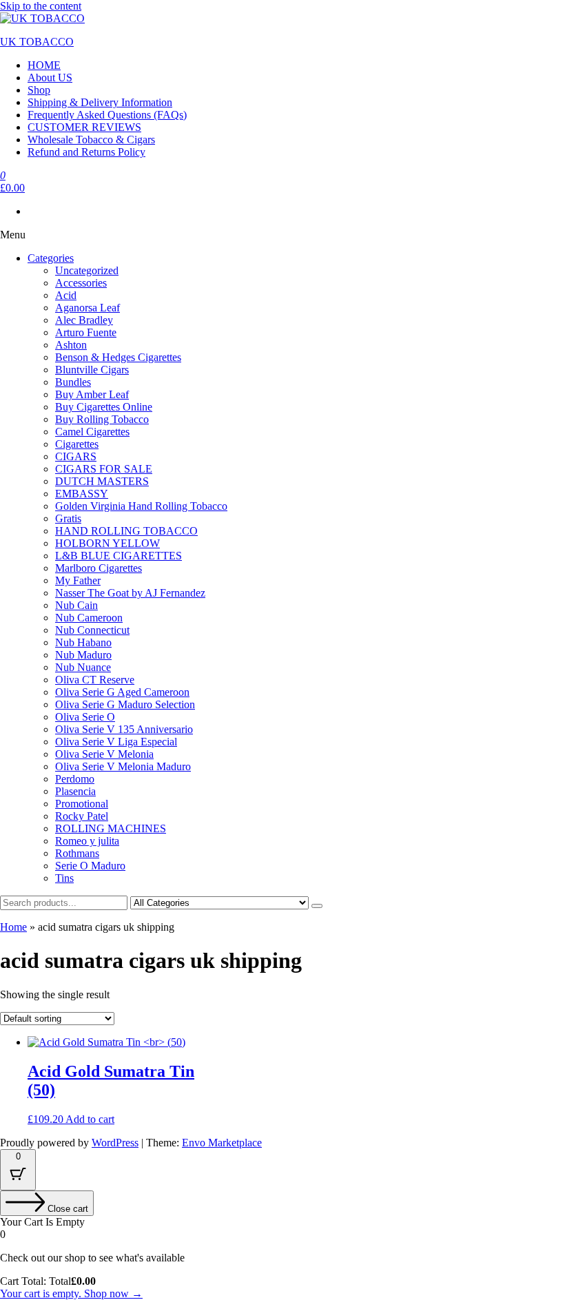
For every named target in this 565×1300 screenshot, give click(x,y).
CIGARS (75, 456)
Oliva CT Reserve (94, 679)
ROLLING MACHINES (110, 828)
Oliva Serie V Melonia (104, 754)
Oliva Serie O (85, 717)
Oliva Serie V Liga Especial (116, 741)
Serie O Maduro (90, 865)
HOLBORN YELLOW (107, 543)
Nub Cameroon (89, 617)
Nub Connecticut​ (92, 630)
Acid (65, 295)
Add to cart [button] (89, 1119)
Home (13, 927)
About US (50, 77)
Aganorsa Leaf (87, 307)
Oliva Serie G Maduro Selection (125, 704)
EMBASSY (81, 493)
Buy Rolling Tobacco (102, 419)
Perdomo (74, 779)
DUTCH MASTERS (102, 481)
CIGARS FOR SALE (103, 469)
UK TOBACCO (37, 42)
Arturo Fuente (85, 332)
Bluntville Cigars (92, 369)
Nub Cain (76, 605)
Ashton (71, 345)
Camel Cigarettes (92, 431)
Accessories (81, 283)
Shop (39, 90)
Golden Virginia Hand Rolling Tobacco (141, 506)
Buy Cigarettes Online (103, 407)
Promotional (81, 803)
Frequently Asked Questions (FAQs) (107, 115)
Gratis (68, 518)
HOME (44, 65)
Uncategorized (87, 270)
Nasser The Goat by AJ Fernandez (130, 593)
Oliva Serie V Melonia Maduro (123, 766)
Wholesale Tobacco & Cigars (91, 139)
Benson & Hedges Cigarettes (118, 357)
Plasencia (75, 791)
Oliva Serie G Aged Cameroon (122, 692)
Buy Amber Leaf (92, 394)
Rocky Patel (81, 816)
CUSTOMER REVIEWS (84, 127)
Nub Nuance (83, 667)
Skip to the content (40, 6)
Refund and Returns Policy (86, 152)
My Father (78, 580)
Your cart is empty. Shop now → (71, 1293)
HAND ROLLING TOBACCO (126, 531)
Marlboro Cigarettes (98, 568)
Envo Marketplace (222, 1142)
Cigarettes (77, 444)
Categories (51, 258)
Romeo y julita (87, 841)
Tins (64, 878)
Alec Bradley (84, 320)
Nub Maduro (83, 655)
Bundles (73, 382)
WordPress (115, 1142)
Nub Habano (83, 642)
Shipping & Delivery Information (100, 102)
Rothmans (77, 853)
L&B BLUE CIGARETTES (118, 555)
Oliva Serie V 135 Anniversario (124, 729)
